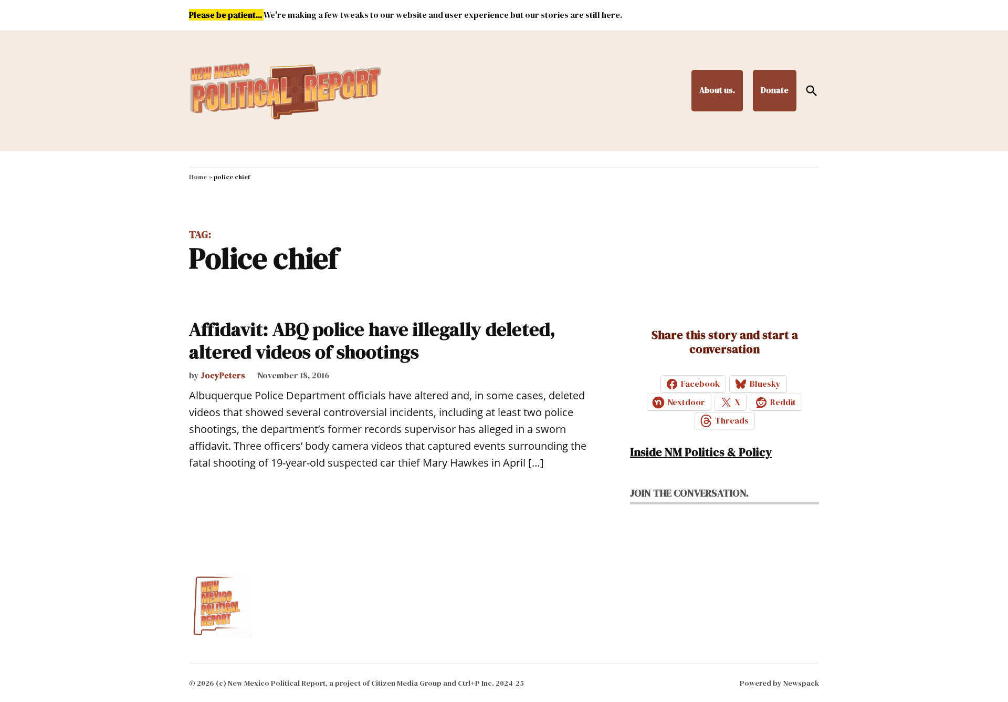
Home (198, 177)
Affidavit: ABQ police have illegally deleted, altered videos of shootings (372, 340)
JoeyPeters (223, 375)
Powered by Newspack (779, 683)
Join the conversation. (689, 493)
